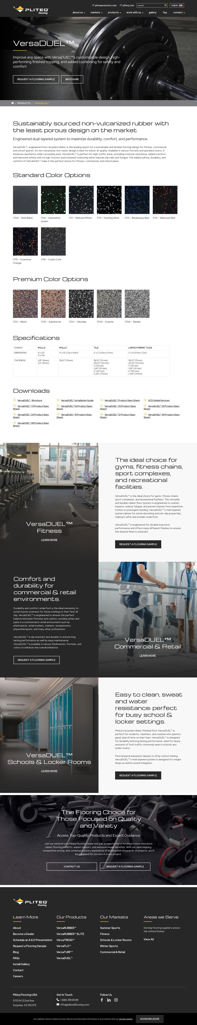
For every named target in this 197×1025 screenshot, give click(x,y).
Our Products (71, 916)
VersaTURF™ (65, 952)
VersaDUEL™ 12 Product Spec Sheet (117, 416)
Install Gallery (21, 964)
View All (149, 939)
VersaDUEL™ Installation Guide (77, 400)
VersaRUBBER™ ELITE (70, 934)
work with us (134, 12)
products (113, 12)
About (17, 928)
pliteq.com (128, 5)
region (174, 5)
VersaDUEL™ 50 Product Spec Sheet (74, 407)
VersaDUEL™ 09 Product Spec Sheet (162, 416)
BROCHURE (72, 79)
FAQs (16, 958)
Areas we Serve (161, 916)
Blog (16, 952)
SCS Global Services (159, 400)
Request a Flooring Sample (29, 946)
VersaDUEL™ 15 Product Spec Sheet (74, 416)
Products (23, 103)
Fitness (104, 934)
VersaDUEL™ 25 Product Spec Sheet (161, 407)
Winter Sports (109, 946)
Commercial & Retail (112, 952)
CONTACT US (72, 866)
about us (78, 12)
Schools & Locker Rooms (116, 940)
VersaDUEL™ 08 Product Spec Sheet (31, 424)
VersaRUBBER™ (66, 928)
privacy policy (126, 1019)
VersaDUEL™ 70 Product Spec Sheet (31, 407)
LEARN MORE (49, 539)
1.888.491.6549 (69, 1000)
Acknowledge (149, 1018)
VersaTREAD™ (66, 940)
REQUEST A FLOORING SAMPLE (36, 79)
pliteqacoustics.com (106, 5)
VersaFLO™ (64, 946)
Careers (18, 976)
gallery (152, 12)
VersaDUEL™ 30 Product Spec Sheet (118, 407)
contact (178, 12)
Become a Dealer (23, 934)
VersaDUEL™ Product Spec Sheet (122, 400)
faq (165, 12)
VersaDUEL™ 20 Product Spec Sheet (31, 416)
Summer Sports (110, 928)
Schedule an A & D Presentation (32, 940)
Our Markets (114, 916)
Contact (18, 970)
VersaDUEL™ (65, 958)
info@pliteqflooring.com (74, 1004)
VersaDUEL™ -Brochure (30, 400)
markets (95, 12)
